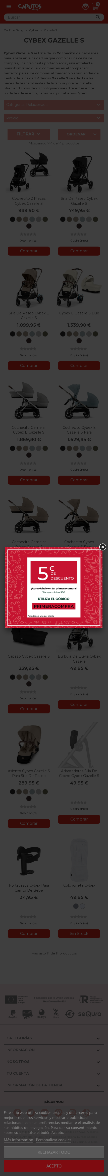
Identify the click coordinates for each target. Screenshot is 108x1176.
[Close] (102, 547)
